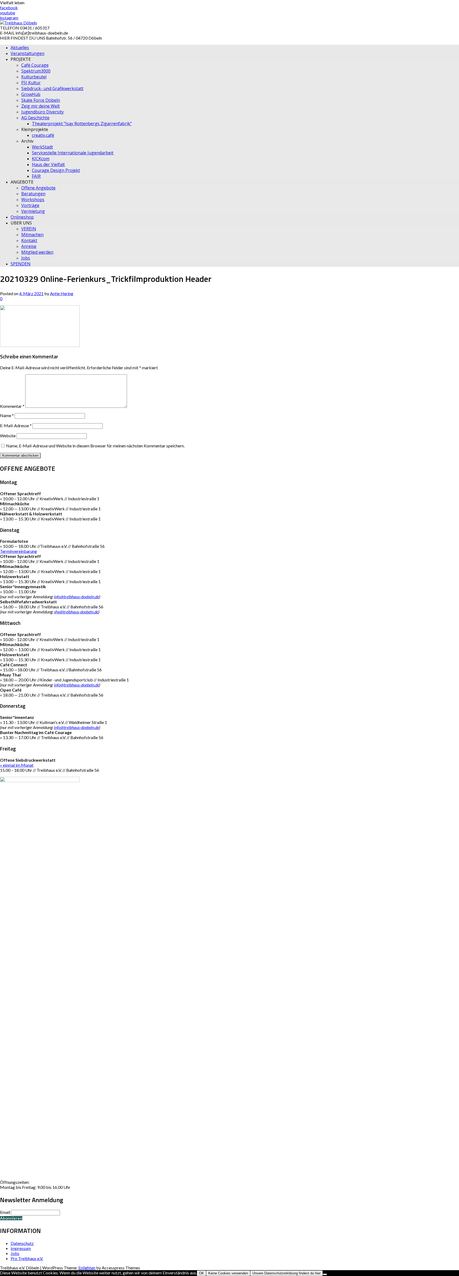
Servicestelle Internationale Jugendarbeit (72, 153)
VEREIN (28, 229)
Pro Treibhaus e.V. (27, 1258)
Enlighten (86, 1267)
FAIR (36, 176)
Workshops (32, 199)
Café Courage (35, 65)
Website (8, 435)
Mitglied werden (37, 252)
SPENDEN (21, 264)
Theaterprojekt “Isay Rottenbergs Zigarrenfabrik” (82, 123)
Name (7, 415)
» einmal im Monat (16, 765)
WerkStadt (42, 147)
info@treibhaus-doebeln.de (76, 596)
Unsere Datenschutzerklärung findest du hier (286, 1273)
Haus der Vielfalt (48, 164)
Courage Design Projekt (56, 170)
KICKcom (40, 159)
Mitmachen (32, 235)
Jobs (25, 258)
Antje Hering (61, 293)
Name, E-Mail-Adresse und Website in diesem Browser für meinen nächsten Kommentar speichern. (95, 445)
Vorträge (30, 205)
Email (5, 1212)
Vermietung (33, 211)
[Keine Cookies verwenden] (325, 1274)
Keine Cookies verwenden (228, 1273)
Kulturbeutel (33, 77)
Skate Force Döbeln (40, 100)
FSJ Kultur (31, 83)
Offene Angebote (38, 188)
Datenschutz (22, 1243)
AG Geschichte (35, 118)
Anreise (28, 246)
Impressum (21, 1248)
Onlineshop (22, 217)
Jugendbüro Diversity (42, 112)
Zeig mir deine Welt (40, 106)
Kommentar (12, 406)
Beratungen (33, 194)
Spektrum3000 (35, 71)
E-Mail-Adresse (16, 425)
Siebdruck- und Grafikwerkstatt (52, 88)
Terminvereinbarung (18, 551)
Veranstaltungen (27, 53)
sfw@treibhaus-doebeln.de (76, 611)
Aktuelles (20, 47)
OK (201, 1273)
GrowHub (30, 94)
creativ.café (43, 135)
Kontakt (29, 240)
